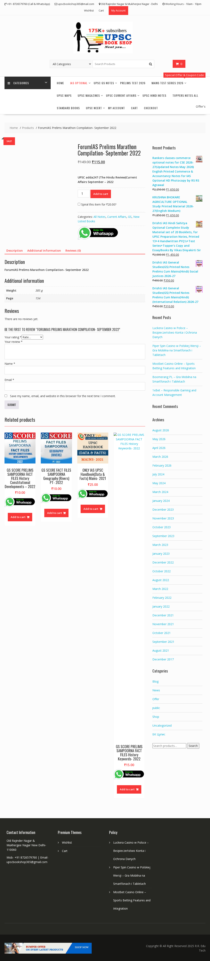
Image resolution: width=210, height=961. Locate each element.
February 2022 (161, 598)
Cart (101, 10)
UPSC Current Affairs (121, 95)
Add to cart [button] (18, 517)
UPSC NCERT (94, 108)
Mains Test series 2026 (167, 83)
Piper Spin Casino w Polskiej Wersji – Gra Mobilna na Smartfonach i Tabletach (176, 350)
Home (60, 83)
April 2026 (158, 448)
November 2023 (163, 518)
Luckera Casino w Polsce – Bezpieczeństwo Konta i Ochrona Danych (174, 332)
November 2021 (163, 624)
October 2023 (161, 527)
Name (10, 364)
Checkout (151, 108)
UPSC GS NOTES (104, 83)
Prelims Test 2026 (132, 83)
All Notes (100, 217)
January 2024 (161, 501)
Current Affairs (116, 217)
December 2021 (163, 615)
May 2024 (158, 483)
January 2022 (161, 606)
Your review (14, 342)
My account (116, 108)
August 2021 (160, 650)
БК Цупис (158, 734)
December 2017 (163, 659)
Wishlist (89, 10)
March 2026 (160, 457)
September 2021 (163, 642)
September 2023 (163, 536)
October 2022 (161, 571)
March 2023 (160, 545)
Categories (21, 83)
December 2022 (163, 562)
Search (193, 746)
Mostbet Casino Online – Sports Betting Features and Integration (132, 900)
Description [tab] (14, 250)
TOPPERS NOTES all (185, 95)
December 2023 (163, 509)
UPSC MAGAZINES (89, 95)
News (156, 690)
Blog (155, 681)
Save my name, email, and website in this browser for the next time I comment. (63, 396)
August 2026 (160, 430)
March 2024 (160, 492)
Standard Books (68, 108)
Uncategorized (162, 725)
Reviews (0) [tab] (73, 250)
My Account (118, 10)
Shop (155, 717)
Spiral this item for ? (98, 204)
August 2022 (160, 580)
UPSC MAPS (64, 95)
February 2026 (161, 465)
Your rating (13, 337)
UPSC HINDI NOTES (154, 95)
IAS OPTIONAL (79, 83)
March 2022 (160, 589)
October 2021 (161, 633)
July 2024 (158, 474)
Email (9, 380)
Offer (155, 699)
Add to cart (100, 194)
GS (130, 217)
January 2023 (161, 553)
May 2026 (158, 439)
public (156, 708)
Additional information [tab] (44, 250)
